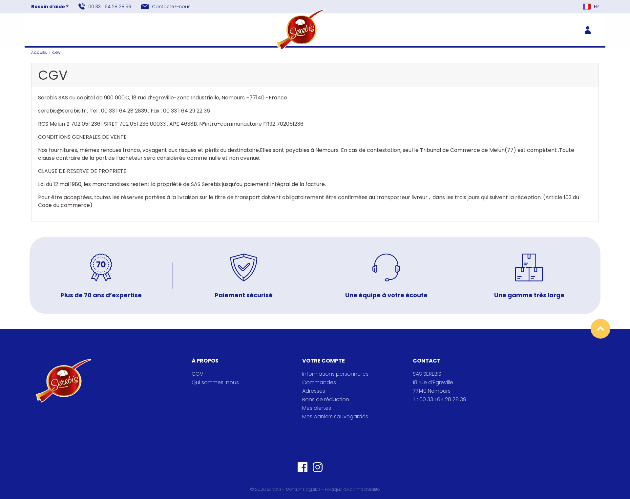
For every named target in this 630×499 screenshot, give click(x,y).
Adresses (313, 391)
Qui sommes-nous (215, 382)
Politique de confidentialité (352, 489)
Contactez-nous (171, 6)
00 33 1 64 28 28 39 (109, 6)
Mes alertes (316, 408)
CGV (197, 374)
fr (596, 6)
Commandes (319, 382)
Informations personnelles (335, 374)
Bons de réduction (325, 399)
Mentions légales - (305, 489)
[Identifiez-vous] (590, 29)
